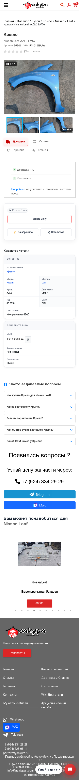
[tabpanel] (40, 570)
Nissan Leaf (16, 524)
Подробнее (18, 189)
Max (42, 505)
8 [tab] (58, 611)
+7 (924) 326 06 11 (15, 749)
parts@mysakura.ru (16, 753)
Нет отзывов (32, 51)
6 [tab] (46, 611)
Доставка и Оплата (55, 678)
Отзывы (8, 678)
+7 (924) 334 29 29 (43, 482)
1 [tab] (16, 611)
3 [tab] (28, 611)
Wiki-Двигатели (52, 695)
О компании (49, 686)
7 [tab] (52, 611)
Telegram (43, 494)
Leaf (44, 283)
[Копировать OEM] (28, 339)
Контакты (10, 695)
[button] (72, 64)
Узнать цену (39, 219)
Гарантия (9, 686)
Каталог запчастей (54, 669)
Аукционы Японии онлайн (53, 705)
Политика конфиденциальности (25, 643)
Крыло (11, 271)
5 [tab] (40, 611)
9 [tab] (64, 611)
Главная (8, 669)
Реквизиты (17, 653)
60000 (39, 603)
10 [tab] (70, 611)
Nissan (10, 283)
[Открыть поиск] (62, 5)
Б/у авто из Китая (15, 703)
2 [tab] (22, 611)
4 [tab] (34, 611)
